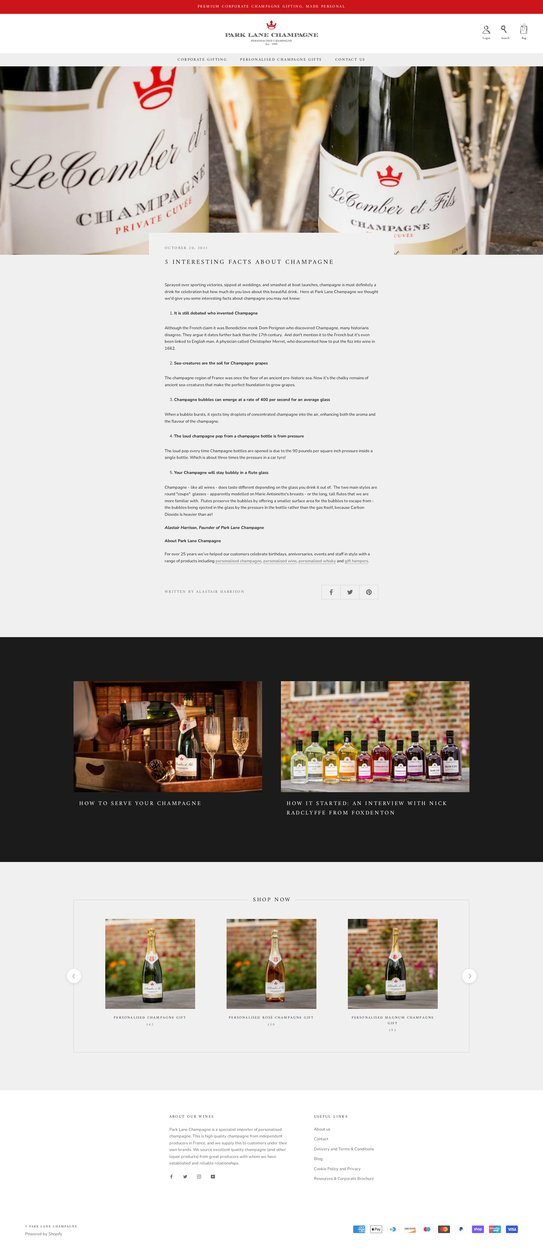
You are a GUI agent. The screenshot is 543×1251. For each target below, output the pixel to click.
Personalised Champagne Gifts (281, 60)
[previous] (74, 976)
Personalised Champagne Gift (150, 1018)
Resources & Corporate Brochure (344, 1179)
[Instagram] (199, 1176)
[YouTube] (213, 1176)
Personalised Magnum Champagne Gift (393, 1020)
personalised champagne (238, 561)
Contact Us (350, 60)
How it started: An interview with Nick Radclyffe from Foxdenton (367, 808)
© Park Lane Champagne (51, 1226)
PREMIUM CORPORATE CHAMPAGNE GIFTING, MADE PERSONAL (271, 6)
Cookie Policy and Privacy (337, 1169)
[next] (469, 976)
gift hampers (356, 561)
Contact (321, 1139)
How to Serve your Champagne (140, 804)
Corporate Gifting (202, 60)
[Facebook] (171, 1176)
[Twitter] (185, 1176)
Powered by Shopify (43, 1234)
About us (322, 1129)
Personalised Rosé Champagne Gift (271, 1018)
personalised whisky (317, 561)
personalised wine (280, 561)
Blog (318, 1159)
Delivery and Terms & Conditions (344, 1149)
